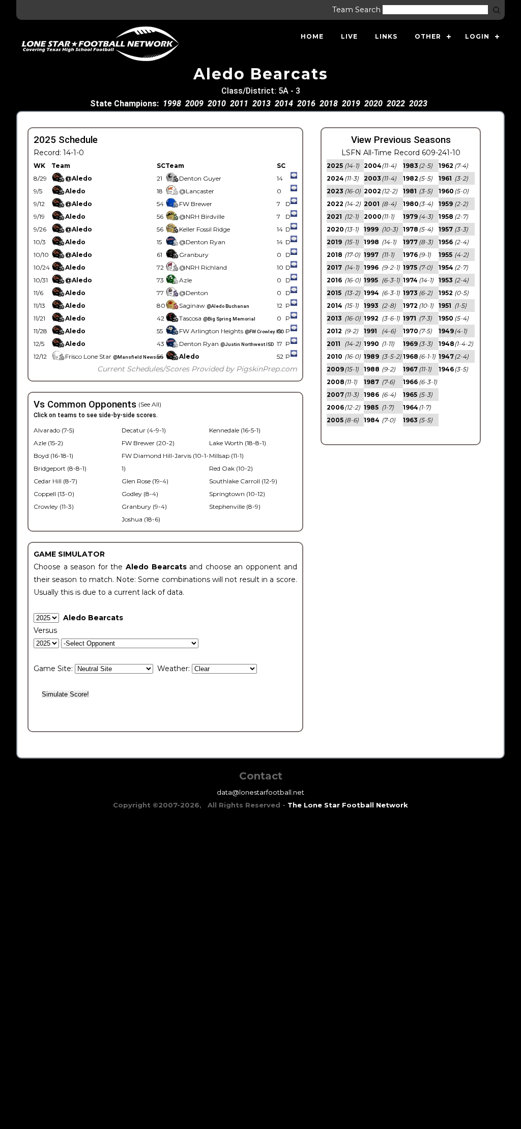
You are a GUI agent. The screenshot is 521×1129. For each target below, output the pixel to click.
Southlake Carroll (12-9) (243, 481)
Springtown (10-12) (237, 494)
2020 (373, 103)
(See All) (149, 404)
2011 (239, 103)
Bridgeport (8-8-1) (60, 468)
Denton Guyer (200, 178)
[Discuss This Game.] (294, 178)
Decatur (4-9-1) (144, 430)
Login (477, 36)
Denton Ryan (226, 344)
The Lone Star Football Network (347, 805)
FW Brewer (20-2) (148, 443)
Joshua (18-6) (141, 519)
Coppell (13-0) (54, 494)
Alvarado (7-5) (54, 430)
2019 (351, 103)
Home (312, 36)
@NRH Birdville (201, 216)
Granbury (194, 254)
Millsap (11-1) (226, 455)
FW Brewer (195, 204)
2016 (306, 103)
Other (428, 36)
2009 (194, 103)
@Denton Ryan (202, 242)
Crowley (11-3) (54, 506)
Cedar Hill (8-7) (55, 481)
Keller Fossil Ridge (204, 229)
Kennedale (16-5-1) (234, 430)
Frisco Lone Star (114, 356)
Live (349, 36)
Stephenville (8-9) (234, 506)
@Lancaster (196, 191)
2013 (261, 103)
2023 (418, 103)
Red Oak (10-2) (231, 468)
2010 (217, 103)
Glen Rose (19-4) (145, 481)
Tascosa (217, 318)
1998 (172, 103)
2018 (329, 103)
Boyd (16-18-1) (53, 455)
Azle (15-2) (48, 443)
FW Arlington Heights (231, 331)
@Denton (193, 293)
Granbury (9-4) (144, 506)
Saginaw (214, 305)
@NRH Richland (203, 267)
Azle (185, 280)
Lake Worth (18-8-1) (237, 443)
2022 (396, 103)
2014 (284, 103)
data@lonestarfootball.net (260, 792)
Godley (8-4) (140, 494)
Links (386, 36)
